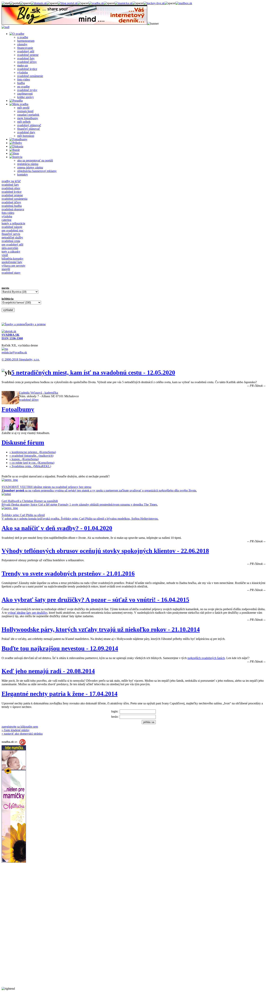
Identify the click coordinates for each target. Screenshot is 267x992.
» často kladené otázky (16, 730)
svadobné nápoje (12, 227)
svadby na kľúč (11, 181)
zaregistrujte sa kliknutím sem (20, 726)
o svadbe (22, 37)
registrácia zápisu (27, 164)
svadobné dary (26, 132)
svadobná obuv (11, 188)
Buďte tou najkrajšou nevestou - (60, 648)
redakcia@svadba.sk (14, 352)
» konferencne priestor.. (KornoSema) (32, 452)
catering (6, 220)
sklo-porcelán (10, 248)
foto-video (23, 79)
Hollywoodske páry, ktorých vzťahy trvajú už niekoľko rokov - (101, 629)
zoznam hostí (25, 111)
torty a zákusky (11, 251)
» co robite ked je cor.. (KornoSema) (31, 462)
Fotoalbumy (18, 409)
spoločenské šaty (12, 262)
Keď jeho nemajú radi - (48, 670)
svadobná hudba (12, 205)
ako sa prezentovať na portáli (35, 160)
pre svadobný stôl (12, 244)
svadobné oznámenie (30, 76)
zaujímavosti (25, 93)
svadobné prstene (28, 55)
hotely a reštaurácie (13, 223)
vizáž (5, 255)
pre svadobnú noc (12, 230)
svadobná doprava (13, 209)
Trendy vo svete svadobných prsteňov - (68, 573)
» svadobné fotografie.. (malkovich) (31, 455)
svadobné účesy (27, 62)
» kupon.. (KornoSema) (24, 459)
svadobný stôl (25, 51)
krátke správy (25, 97)
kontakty (22, 174)
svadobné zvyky (27, 90)
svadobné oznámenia (14, 198)
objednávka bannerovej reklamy (37, 171)
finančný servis (11, 234)
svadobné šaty (26, 58)
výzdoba (22, 72)
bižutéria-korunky (12, 258)
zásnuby (22, 44)
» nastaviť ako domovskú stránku (22, 733)
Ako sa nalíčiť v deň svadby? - (57, 528)
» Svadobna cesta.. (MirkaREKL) (30, 466)
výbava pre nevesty (13, 265)
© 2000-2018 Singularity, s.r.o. (21, 359)
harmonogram (25, 40)
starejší (6, 269)
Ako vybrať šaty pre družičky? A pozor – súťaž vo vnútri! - (95, 599)
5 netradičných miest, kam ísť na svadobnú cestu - (93, 372)
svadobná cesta (11, 241)
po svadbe (23, 86)
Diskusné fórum (23, 442)
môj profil (23, 107)
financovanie (25, 47)
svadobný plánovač (29, 125)
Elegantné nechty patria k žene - (59, 693)
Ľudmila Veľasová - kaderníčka (38, 392)
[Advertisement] (17, 928)
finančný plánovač (28, 128)
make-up (22, 65)
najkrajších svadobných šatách (206, 658)
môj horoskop (25, 135)
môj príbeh (23, 121)
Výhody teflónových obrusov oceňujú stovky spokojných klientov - (105, 550)
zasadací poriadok (28, 114)
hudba (21, 83)
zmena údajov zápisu (30, 167)
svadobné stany (11, 272)
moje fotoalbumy (27, 118)
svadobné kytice (27, 69)
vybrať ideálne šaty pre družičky (27, 612)
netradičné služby (12, 237)
